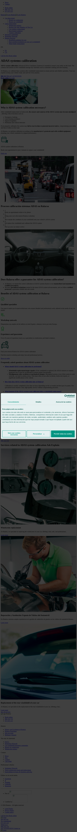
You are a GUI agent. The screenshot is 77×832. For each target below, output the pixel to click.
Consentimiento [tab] (13, 402)
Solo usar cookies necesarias (14, 434)
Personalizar (37, 434)
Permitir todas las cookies (63, 434)
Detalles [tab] (38, 402)
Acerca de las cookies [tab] (63, 402)
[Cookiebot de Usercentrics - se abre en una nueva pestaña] (66, 396)
